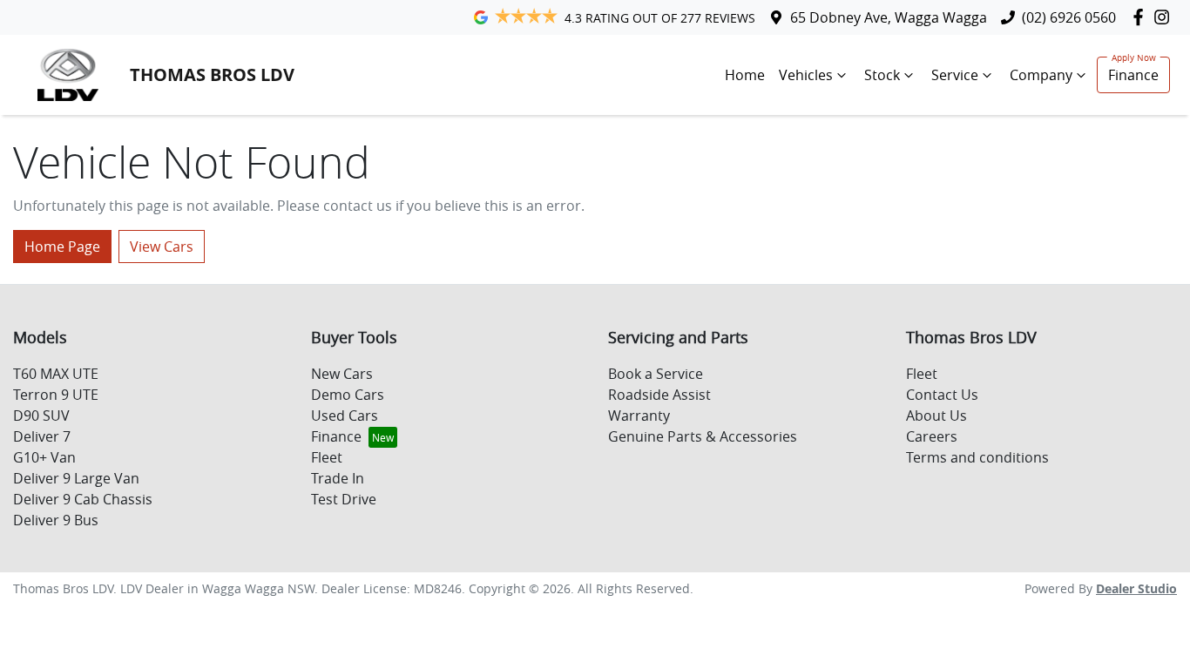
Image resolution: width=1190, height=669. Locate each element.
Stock (882, 74)
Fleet (326, 457)
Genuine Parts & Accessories (702, 436)
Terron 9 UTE (55, 394)
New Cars (342, 373)
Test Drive (343, 499)
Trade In (337, 478)
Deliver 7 (42, 436)
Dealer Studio (1136, 588)
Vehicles (806, 74)
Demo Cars (347, 394)
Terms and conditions (977, 457)
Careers (931, 436)
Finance (1133, 74)
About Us (936, 415)
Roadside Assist (659, 394)
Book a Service (655, 373)
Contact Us (942, 394)
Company (1041, 74)
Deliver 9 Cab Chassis (82, 499)
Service (954, 74)
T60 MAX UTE (55, 373)
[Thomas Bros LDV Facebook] (1141, 17)
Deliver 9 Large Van (76, 478)
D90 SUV (41, 415)
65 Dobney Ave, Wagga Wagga (888, 17)
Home (745, 74)
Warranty (639, 415)
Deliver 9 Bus (55, 520)
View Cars (161, 246)
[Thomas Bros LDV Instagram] (1165, 17)
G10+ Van (44, 457)
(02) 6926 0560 (1069, 17)
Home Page (62, 246)
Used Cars (344, 415)
